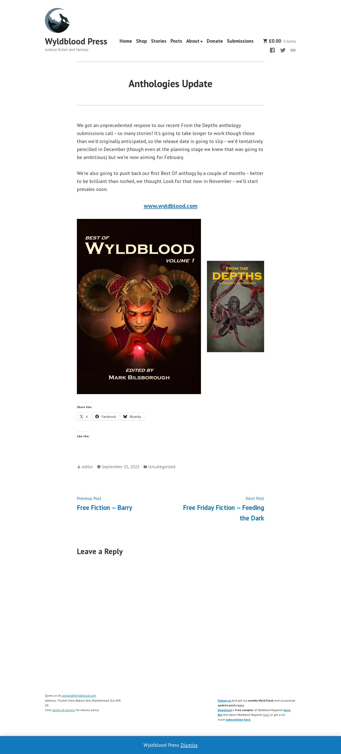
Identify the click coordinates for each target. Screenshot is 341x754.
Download (225, 710)
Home (126, 41)
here (240, 705)
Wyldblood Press (76, 41)
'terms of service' (63, 710)
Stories (159, 41)
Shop (141, 41)
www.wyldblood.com (170, 206)
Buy (220, 715)
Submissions (240, 41)
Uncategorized (161, 466)
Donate (215, 41)
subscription (234, 719)
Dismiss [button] (189, 745)
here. (287, 710)
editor (87, 466)
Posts (176, 41)
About (192, 41)
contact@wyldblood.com (78, 695)
